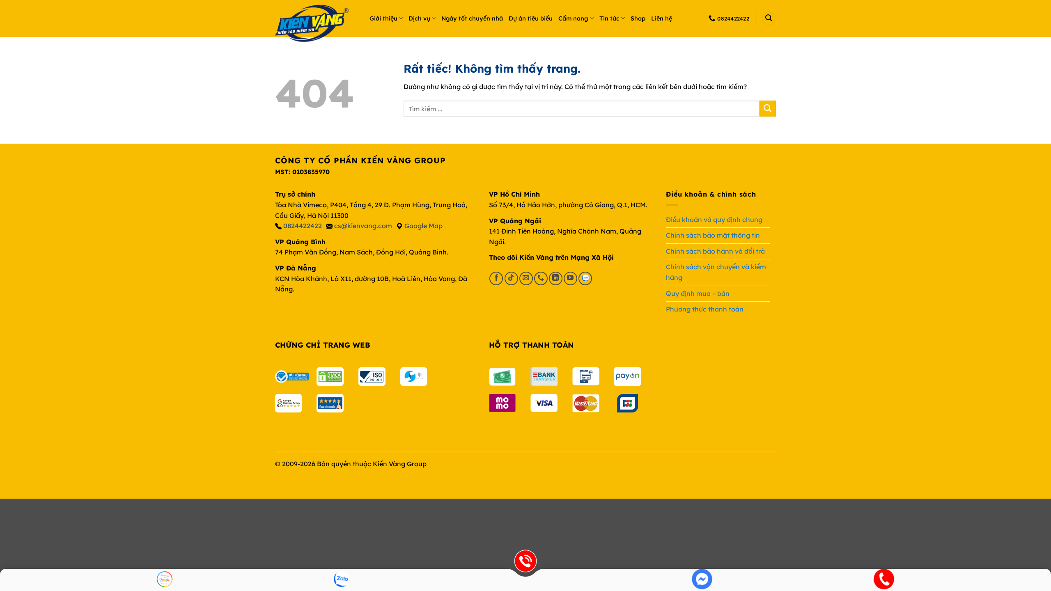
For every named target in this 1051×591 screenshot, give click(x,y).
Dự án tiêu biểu (531, 18)
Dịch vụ (419, 18)
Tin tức (609, 18)
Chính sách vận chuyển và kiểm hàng (716, 272)
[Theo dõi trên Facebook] (496, 278)
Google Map (423, 226)
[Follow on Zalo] (585, 278)
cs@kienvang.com (363, 226)
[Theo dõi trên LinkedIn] (555, 278)
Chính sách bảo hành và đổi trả (715, 251)
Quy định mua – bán (698, 293)
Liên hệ (661, 18)
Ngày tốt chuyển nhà (472, 18)
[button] (768, 18)
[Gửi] (768, 109)
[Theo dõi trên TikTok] (511, 278)
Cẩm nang (573, 18)
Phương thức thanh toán (705, 309)
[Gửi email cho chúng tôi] (526, 278)
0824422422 (302, 226)
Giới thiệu (383, 18)
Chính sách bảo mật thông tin (713, 235)
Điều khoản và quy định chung (714, 219)
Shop (638, 18)
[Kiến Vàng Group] (316, 24)
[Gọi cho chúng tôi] (541, 278)
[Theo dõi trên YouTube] (570, 278)
